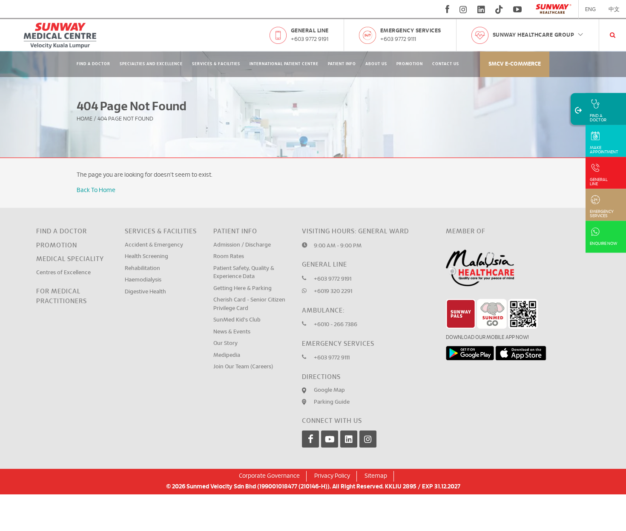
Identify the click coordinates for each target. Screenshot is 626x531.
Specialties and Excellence (151, 64)
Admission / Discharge (242, 245)
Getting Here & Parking (242, 288)
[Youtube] (329, 439)
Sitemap (376, 476)
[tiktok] (499, 9)
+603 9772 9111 (398, 39)
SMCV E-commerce (514, 64)
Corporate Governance (269, 476)
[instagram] (463, 9)
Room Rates (228, 256)
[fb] (447, 9)
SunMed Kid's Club (237, 320)
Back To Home (96, 190)
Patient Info (342, 64)
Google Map (329, 390)
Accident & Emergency (154, 245)
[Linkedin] (348, 439)
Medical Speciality (70, 259)
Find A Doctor (93, 64)
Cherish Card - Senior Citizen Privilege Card (249, 304)
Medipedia (226, 355)
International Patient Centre (284, 64)
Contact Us (445, 64)
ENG (590, 9)
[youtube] (518, 9)
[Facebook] (310, 439)
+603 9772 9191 (309, 39)
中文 (614, 9)
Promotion (409, 64)
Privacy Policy (332, 476)
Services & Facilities (216, 64)
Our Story (225, 343)
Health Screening (146, 256)
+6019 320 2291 (333, 291)
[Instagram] (367, 439)
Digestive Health (145, 292)
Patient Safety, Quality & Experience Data (243, 273)
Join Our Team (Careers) (243, 367)
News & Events (231, 332)
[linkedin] (481, 9)
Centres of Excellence (63, 273)
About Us (376, 64)
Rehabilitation (142, 268)
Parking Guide (332, 402)
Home (84, 119)
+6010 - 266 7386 (335, 324)
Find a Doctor (61, 231)
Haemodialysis (143, 280)
